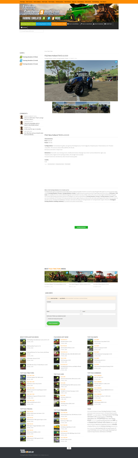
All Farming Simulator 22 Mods (43, 24)
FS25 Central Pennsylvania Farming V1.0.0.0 (103, 366)
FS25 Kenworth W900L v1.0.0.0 (33, 432)
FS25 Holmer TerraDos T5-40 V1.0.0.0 (102, 396)
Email (84, 311)
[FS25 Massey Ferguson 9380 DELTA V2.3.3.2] (90, 390)
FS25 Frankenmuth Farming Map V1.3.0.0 (103, 354)
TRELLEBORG (67, 164)
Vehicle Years (93, 428)
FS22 (103, 418)
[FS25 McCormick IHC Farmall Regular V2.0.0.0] (23, 390)
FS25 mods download (108, 430)
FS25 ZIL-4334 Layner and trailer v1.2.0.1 (35, 413)
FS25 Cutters (88, 1)
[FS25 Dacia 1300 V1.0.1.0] (57, 397)
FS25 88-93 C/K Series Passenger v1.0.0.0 (69, 391)
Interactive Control (95, 422)
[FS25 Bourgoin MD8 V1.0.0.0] (90, 402)
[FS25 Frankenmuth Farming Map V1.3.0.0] (90, 354)
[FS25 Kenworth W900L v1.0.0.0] (23, 432)
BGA (88, 415)
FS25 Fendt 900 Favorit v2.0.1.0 (33, 402)
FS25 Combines (37, 1)
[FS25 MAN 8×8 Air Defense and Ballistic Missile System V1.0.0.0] (57, 366)
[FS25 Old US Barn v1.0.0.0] (57, 342)
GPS (111, 420)
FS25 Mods (93, 430)
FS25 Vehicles (67, 1)
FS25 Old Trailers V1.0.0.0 (66, 439)
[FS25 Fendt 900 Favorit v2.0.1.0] (23, 402)
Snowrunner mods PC (100, 413)
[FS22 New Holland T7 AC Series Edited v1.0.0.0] (57, 276)
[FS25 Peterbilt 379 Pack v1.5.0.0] (57, 348)
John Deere (106, 422)
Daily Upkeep (97, 415)
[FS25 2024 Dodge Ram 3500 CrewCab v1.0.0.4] (57, 385)
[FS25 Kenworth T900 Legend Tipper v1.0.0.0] (23, 420)
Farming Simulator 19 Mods (26, 455)
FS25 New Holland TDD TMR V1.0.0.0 (35, 377)
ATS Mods (99, 411)
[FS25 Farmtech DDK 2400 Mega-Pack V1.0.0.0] (57, 433)
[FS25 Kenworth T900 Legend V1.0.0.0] (23, 438)
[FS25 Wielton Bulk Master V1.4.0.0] (57, 427)
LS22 (116, 422)
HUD (116, 420)
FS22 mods (89, 411)
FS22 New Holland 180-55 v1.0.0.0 (101, 284)
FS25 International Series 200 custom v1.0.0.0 (70, 378)
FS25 (89, 420)
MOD (111, 424)
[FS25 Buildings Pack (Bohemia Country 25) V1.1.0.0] (23, 342)
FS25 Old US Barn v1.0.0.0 (66, 341)
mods (114, 424)
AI (109, 413)
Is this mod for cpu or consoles (32, 129)
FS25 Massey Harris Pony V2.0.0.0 (34, 383)
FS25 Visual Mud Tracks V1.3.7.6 (34, 346)
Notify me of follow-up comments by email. (56, 316)
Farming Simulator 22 (101, 416)
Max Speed (107, 424)
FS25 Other (63, 358)
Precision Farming (105, 426)
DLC (101, 415)
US (90, 428)
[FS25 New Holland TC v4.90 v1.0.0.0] (90, 384)
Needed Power (91, 426)
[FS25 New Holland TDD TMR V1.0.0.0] (23, 378)
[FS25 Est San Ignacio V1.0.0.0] (90, 348)
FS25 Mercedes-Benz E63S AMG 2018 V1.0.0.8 (70, 354)
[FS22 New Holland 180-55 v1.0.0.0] (105, 276)
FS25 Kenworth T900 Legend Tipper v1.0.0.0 (36, 419)
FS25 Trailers (51, 1)
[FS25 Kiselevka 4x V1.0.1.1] (90, 360)
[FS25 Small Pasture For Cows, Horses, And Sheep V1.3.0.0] (23, 354)
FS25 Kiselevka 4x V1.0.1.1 (99, 360)
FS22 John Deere (110, 418)
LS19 (113, 422)
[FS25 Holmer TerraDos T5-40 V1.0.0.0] (90, 396)
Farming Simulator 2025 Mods (97, 431)
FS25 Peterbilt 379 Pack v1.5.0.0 (67, 347)
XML (104, 428)
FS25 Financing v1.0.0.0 (66, 360)
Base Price (112, 413)
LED (111, 422)
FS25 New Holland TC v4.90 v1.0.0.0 (102, 383)
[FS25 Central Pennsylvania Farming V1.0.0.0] (90, 366)
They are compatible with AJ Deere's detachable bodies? (32, 124)
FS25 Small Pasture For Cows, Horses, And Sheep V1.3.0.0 (38, 353)
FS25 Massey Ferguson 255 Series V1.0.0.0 (36, 396)
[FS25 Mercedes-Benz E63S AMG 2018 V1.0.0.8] (57, 354)
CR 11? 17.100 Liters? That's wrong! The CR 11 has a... (33, 118)
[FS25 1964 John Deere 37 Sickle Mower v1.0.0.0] (23, 366)
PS (111, 426)
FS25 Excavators (59, 1)
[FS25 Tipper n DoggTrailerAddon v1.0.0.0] (23, 426)
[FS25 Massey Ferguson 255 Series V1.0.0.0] (23, 396)
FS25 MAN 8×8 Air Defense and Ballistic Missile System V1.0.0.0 (71, 367)
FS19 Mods (35, 455)
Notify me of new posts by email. (55, 318)
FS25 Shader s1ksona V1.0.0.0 (33, 358)
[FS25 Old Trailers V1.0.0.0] (57, 440)
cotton (94, 415)
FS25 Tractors (29, 1)
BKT (91, 415)
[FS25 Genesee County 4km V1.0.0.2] (90, 342)
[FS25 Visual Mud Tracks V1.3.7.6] (23, 348)
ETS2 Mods (94, 411)
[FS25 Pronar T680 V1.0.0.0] (57, 421)
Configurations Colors (60, 164)
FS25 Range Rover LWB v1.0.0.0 (67, 403)
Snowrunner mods (91, 413)
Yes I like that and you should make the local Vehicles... (33, 133)
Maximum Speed (100, 424)
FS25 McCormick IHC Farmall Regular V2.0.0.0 (36, 390)
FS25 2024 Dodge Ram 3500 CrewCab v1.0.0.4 (70, 385)
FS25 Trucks (44, 1)
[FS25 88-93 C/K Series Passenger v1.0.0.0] (57, 391)
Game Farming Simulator (103, 420)
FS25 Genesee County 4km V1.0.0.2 (102, 341)
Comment (49, 301)
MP (87, 426)
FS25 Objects (103, 1)
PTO (113, 426)
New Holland (97, 426)
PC (100, 426)
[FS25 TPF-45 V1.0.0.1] (90, 378)
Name (48, 311)
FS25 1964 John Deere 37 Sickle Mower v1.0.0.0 (37, 364)
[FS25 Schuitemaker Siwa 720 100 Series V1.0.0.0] (57, 415)
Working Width (99, 428)
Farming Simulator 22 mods (109, 411)
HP (114, 420)
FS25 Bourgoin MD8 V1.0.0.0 (100, 402)
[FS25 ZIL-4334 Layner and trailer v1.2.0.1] (23, 413)
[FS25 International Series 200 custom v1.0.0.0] (57, 379)
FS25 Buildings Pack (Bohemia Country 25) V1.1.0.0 (38, 339)
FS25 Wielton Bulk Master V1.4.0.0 (68, 427)
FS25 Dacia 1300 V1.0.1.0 (66, 397)
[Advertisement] (81, 40)
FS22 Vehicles (80, 1)
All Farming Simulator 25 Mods (28, 24)
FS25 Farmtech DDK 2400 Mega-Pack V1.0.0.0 (70, 433)
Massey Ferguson (91, 424)
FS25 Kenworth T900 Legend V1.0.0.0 (35, 438)
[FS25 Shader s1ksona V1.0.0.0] (23, 360)
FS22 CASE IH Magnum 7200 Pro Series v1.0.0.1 (79, 284)
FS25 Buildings (95, 1)
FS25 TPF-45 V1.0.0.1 (98, 377)
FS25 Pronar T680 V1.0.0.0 (66, 420)
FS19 (99, 418)
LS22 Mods (106, 413)
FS (96, 418)
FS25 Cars (74, 1)
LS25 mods (99, 430)
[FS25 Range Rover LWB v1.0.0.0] (57, 404)
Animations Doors (51, 164)
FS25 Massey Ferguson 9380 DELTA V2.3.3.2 (103, 390)
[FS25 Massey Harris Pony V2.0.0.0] (23, 384)
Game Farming (94, 420)
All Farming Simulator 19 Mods (59, 24)
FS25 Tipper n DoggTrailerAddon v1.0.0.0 (36, 425)
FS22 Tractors (49, 51)
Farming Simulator (107, 415)
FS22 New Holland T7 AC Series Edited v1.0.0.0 (55, 284)
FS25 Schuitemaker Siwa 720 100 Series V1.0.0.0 (71, 414)
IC (87, 422)
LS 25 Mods (108, 431)
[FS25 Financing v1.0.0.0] (57, 360)
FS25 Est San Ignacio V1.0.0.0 (100, 347)
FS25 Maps (22, 1)
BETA (116, 413)
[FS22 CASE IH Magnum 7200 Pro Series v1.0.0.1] (81, 276)
